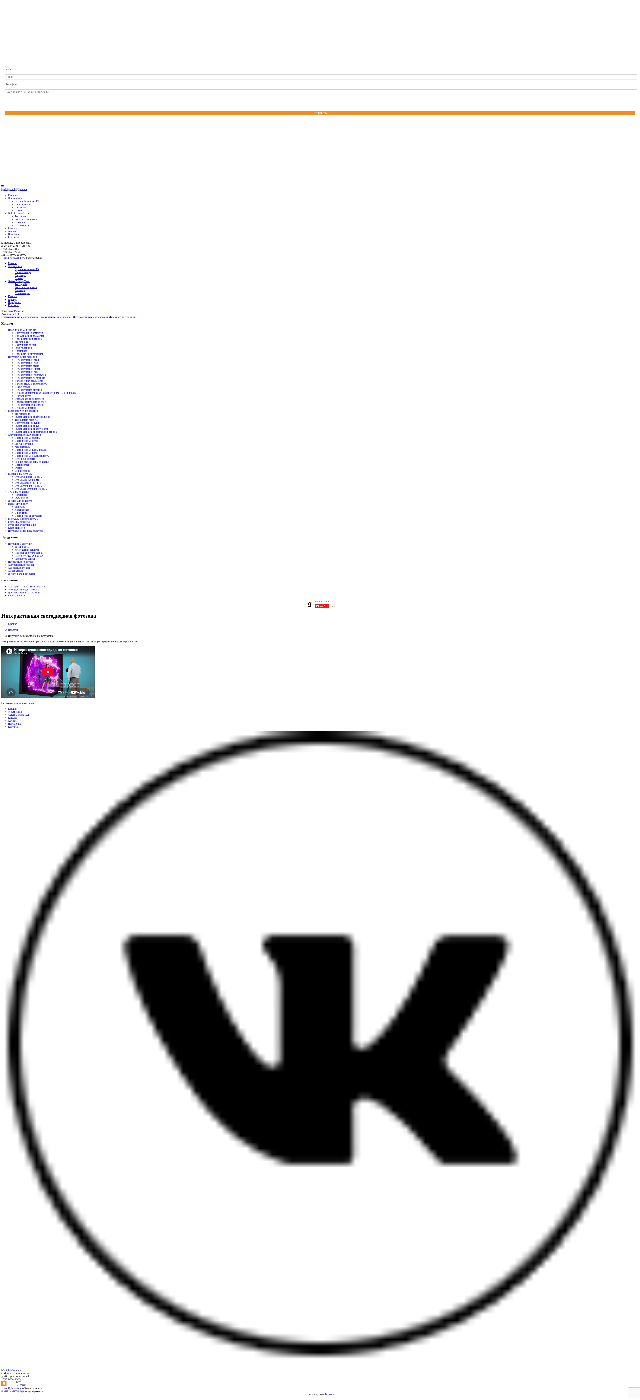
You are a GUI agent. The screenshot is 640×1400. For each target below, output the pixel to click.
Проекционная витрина (28, 338)
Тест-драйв (21, 216)
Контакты (13, 237)
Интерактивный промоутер (30, 374)
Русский (6, 314)
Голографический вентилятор (31, 428)
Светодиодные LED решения (24, 434)
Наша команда (23, 204)
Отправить (320, 112)
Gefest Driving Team (19, 213)
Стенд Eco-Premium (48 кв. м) (31, 488)
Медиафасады (22, 446)
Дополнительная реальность (31, 383)
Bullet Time (21, 512)
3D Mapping (21, 341)
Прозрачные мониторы (21, 561)
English (16, 314)
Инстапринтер (23, 395)
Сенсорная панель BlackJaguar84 (26, 586)
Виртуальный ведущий (28, 422)
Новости (13, 629)
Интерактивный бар (26, 371)
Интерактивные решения (22, 356)
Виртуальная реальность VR (24, 518)
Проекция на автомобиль (29, 353)
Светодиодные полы (26, 452)
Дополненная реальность (29, 380)
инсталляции (19, 317)
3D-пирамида (22, 413)
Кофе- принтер (16, 527)
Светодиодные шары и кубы (31, 449)
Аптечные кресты (25, 458)
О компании (15, 198)
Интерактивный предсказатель (25, 530)
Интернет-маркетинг (20, 543)
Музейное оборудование (22, 524)
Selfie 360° (20, 506)
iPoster (18, 467)
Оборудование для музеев (29, 398)
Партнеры (20, 207)
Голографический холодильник (32, 416)
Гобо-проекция (23, 347)
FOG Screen (21, 497)
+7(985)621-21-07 (11, 248)
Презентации (22, 225)
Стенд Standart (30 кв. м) (28, 482)
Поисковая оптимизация (28, 552)
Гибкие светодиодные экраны (32, 461)
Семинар (20, 222)
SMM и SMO (22, 546)
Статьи (19, 210)
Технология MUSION (27, 419)
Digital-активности (18, 503)
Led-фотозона (22, 470)
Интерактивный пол (26, 362)
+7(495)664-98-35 (11, 251)
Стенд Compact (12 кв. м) (29, 476)
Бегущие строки (24, 443)
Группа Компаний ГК (27, 201)
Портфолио (14, 234)
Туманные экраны (18, 491)
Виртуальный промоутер (29, 332)
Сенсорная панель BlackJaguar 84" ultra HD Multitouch (45, 392)
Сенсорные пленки (25, 407)
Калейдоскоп (22, 509)
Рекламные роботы (19, 521)
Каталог (12, 228)
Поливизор (21, 350)
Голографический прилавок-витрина (36, 431)
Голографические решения (23, 410)
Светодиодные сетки (26, 440)
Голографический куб (27, 425)
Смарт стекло (22, 386)
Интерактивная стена (27, 365)
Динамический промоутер (29, 335)
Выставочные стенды (20, 473)
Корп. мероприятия (26, 219)
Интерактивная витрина (28, 389)
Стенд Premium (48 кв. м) (29, 485)
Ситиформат (22, 464)
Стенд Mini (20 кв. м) (27, 479)
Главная (12, 195)
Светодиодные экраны (27, 437)
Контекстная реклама (27, 549)
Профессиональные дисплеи (31, 401)
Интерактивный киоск (27, 368)
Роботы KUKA (16, 595)
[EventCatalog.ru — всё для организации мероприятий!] (8, 1385)
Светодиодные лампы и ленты (32, 455)
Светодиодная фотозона (28, 515)
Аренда (12, 231)
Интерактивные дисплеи (29, 404)
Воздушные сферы (25, 344)
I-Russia (329, 1394)
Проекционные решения (22, 329)
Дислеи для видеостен (20, 500)
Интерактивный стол (27, 359)
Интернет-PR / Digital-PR (29, 555)
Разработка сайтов (25, 558)
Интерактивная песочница (30, 377)
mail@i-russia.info (14, 257)
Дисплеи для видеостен (21, 573)
